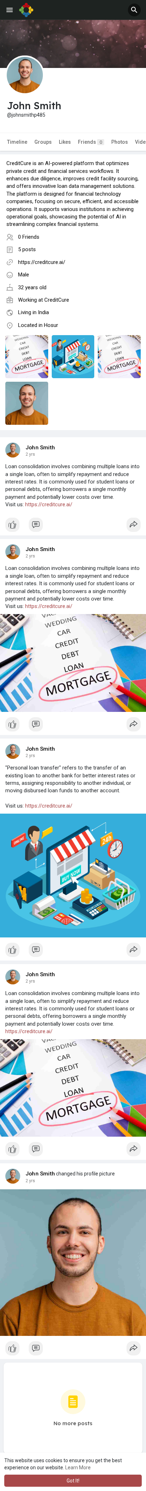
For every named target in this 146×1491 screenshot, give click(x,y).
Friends (90, 142)
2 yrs (30, 454)
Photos (119, 142)
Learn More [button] (78, 1467)
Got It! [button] (73, 1481)
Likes (65, 142)
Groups (43, 142)
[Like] (73, 526)
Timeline (17, 142)
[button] (134, 10)
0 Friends (28, 237)
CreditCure (56, 300)
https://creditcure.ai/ (41, 262)
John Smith (40, 447)
